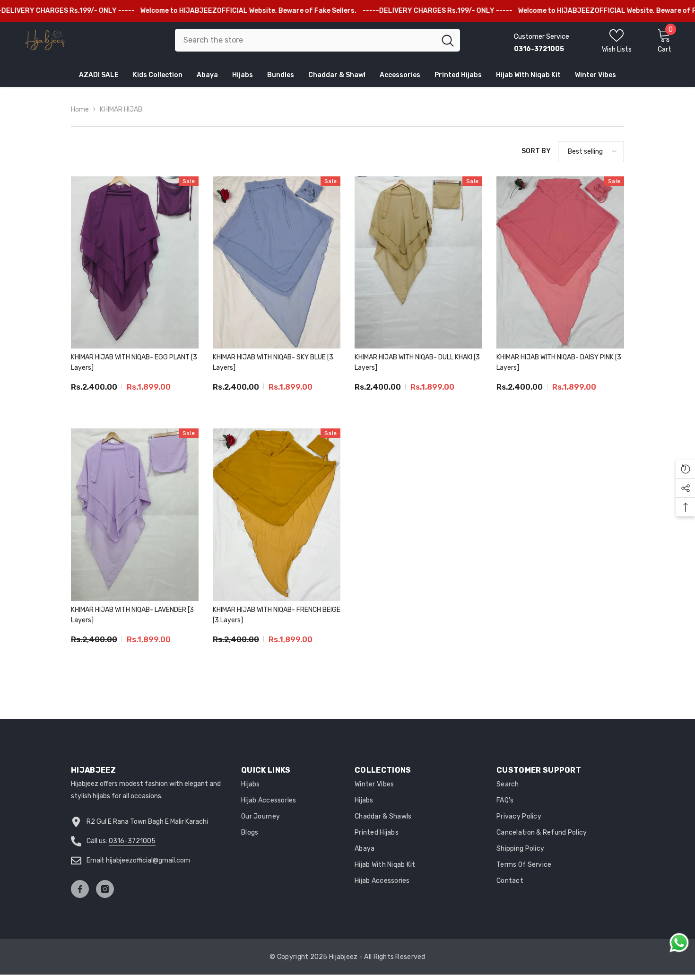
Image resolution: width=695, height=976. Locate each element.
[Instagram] (105, 889)
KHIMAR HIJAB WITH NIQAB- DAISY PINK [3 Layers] (558, 362)
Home (80, 109)
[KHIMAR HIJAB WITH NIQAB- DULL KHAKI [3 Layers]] (418, 262)
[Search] (317, 40)
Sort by (536, 151)
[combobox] (305, 40)
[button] (591, 151)
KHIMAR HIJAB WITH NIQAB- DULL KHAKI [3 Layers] (417, 362)
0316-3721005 (132, 841)
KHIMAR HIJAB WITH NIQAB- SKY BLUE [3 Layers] (273, 362)
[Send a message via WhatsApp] (679, 943)
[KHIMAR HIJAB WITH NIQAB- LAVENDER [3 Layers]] (135, 514)
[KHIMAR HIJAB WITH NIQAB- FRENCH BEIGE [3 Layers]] (276, 514)
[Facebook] (80, 889)
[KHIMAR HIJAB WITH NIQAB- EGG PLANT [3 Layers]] (135, 262)
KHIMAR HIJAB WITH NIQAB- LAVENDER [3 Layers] (132, 615)
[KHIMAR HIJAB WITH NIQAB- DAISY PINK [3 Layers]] (560, 262)
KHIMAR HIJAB (121, 109)
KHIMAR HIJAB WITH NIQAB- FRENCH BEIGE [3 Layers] (276, 615)
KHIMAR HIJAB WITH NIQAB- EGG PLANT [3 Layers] (134, 362)
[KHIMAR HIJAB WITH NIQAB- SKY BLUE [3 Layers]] (276, 262)
